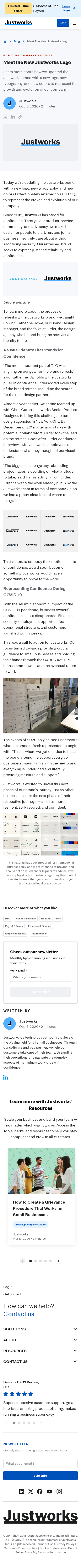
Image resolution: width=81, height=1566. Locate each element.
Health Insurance (26, 918)
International (39, 933)
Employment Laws (15, 933)
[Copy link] (20, 117)
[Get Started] (63, 23)
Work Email (18, 970)
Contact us (18, 1313)
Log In (7, 1287)
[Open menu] (74, 23)
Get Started (12, 1294)
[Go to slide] (30, 1261)
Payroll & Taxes (14, 926)
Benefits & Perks (51, 918)
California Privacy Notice (20, 1548)
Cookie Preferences (52, 1548)
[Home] (5, 41)
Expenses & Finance (39, 926)
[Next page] (58, 1261)
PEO (7, 918)
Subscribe (40, 1475)
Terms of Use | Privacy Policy (55, 1544)
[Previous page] (6, 1423)
